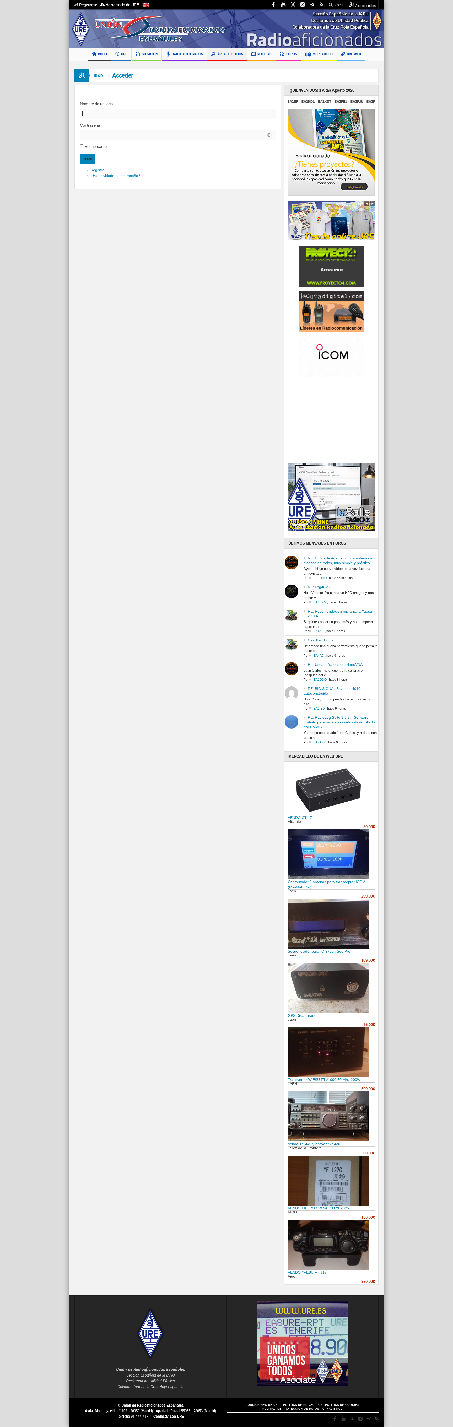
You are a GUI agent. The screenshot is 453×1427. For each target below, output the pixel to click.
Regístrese (89, 5)
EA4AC (319, 631)
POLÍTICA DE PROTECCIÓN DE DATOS (290, 1409)
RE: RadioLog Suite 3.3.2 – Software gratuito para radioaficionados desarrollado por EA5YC (339, 722)
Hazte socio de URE (122, 5)
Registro (97, 170)
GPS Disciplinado (302, 1015)
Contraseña (90, 125)
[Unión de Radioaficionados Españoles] (226, 29)
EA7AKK (320, 742)
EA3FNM (320, 602)
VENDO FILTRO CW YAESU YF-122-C (320, 1208)
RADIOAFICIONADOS (188, 54)
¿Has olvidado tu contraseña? (115, 176)
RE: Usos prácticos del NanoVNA (335, 664)
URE (124, 54)
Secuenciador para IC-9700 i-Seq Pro (319, 951)
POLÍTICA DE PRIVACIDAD (302, 1405)
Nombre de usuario (96, 103)
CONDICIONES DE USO (263, 1405)
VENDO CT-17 (300, 817)
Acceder (88, 159)
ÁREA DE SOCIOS (230, 54)
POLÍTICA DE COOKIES (342, 1405)
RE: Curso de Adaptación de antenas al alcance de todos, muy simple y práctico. (338, 560)
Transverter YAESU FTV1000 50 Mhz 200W (324, 1080)
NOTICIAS (264, 54)
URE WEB (354, 54)
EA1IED (319, 708)
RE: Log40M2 (319, 587)
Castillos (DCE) (320, 640)
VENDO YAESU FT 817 (307, 1272)
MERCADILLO (323, 54)
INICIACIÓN (150, 54)
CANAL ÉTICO (332, 1409)
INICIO (102, 54)
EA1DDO (320, 578)
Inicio (98, 75)
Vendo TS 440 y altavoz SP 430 (314, 1144)
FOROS (291, 54)
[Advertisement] (332, 421)
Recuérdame (95, 146)
